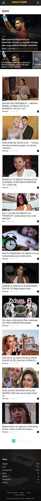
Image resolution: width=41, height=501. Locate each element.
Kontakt (21, 493)
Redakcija (5, 111)
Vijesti (4, 473)
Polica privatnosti (12, 493)
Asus (3, 221)
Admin (4, 48)
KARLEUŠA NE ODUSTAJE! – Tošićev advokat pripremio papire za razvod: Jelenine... (20, 145)
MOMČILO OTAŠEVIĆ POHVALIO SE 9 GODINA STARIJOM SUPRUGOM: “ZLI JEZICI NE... (19, 182)
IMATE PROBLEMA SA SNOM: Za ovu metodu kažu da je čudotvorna (20, 254)
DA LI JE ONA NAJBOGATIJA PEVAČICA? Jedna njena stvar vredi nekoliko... (19, 216)
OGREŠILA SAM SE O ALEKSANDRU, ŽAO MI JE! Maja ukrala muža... (20, 287)
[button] (38, 3)
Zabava (4, 476)
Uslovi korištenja (20, 495)
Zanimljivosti (6, 479)
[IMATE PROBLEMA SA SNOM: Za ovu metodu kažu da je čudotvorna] (20, 238)
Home (4, 8)
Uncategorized (7, 470)
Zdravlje (5, 482)
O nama (28, 493)
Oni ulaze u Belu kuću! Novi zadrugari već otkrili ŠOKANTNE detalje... (20, 321)
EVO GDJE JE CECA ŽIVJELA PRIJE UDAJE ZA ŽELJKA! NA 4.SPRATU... (19, 359)
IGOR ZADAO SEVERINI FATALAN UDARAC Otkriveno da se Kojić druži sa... (19, 393)
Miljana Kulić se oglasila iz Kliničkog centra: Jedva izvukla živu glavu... (20, 427)
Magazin (5, 464)
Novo (3, 36)
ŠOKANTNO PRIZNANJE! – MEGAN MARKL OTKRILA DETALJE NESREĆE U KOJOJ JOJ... (20, 106)
